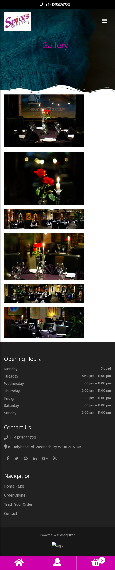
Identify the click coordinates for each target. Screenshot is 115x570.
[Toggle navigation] (105, 21)
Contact (10, 513)
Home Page (14, 486)
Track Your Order (18, 504)
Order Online (14, 495)
